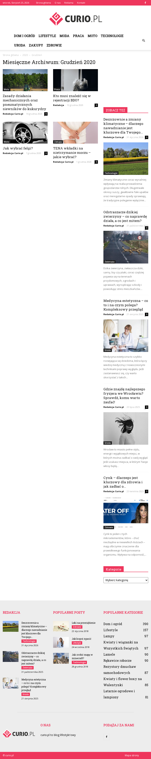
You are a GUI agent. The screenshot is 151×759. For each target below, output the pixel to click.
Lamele (109, 654)
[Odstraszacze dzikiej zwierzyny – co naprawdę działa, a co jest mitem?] (125, 247)
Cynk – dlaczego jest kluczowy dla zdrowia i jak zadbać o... (123, 482)
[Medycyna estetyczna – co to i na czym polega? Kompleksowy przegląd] (125, 335)
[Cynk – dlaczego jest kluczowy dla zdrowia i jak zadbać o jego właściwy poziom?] (125, 512)
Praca (78, 36)
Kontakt (81, 2)
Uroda (19, 45)
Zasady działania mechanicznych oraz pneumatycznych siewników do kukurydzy (24, 102)
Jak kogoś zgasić (81, 638)
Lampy (108, 636)
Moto (92, 36)
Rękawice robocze (117, 660)
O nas (58, 2)
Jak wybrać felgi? (18, 148)
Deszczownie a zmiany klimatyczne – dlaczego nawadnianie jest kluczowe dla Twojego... (123, 126)
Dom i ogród (24, 36)
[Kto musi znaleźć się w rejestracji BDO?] (75, 80)
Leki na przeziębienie (83, 622)
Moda (64, 36)
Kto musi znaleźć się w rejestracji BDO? (72, 98)
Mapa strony (132, 755)
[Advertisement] (125, 78)
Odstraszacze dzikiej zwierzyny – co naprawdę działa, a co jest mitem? (125, 216)
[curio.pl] (75, 18)
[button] (143, 40)
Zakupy (36, 45)
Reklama (68, 2)
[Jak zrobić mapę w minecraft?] (61, 658)
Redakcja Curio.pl (13, 113)
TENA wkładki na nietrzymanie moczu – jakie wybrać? (72, 152)
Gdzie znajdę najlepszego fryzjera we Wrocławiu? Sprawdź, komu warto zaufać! (124, 395)
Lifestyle (47, 36)
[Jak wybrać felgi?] (25, 133)
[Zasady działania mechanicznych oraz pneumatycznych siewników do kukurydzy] (25, 80)
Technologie (112, 36)
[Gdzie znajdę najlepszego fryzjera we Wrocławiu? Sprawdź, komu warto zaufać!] (125, 428)
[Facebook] (145, 3)
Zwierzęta (109, 261)
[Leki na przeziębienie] (61, 626)
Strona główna (43, 2)
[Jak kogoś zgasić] (61, 642)
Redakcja (58, 105)
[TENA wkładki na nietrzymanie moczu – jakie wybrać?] (75, 133)
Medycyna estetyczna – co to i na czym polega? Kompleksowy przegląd (125, 305)
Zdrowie (54, 45)
